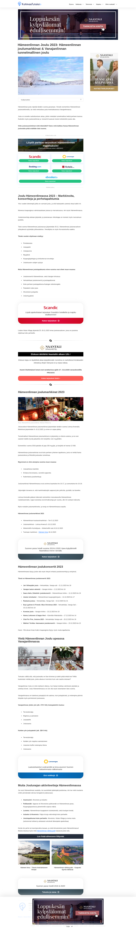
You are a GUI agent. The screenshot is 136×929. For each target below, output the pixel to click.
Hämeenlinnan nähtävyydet (46, 831)
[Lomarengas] (50, 767)
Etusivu (71, 4)
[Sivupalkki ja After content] (50, 886)
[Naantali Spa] (68, 39)
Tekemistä (89, 4)
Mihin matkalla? (110, 4)
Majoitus (98, 4)
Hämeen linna (43, 532)
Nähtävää (78, 4)
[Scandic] (50, 313)
